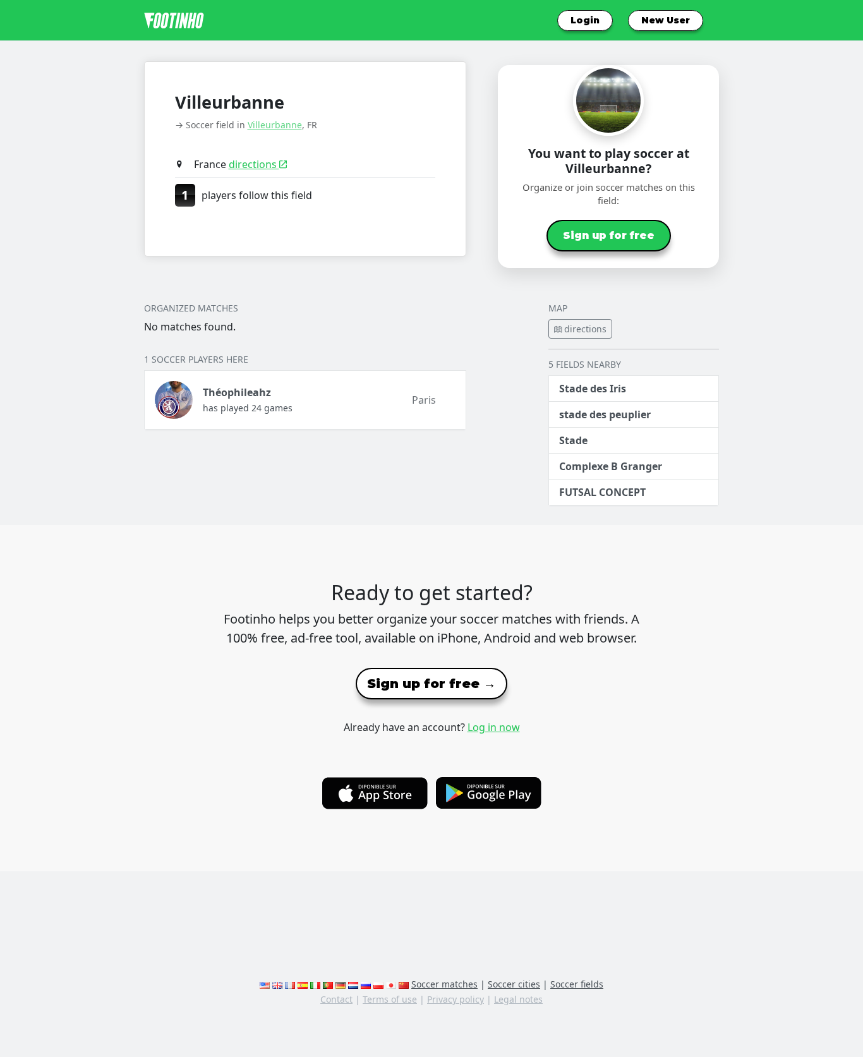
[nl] (353, 984)
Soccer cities (514, 984)
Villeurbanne (275, 125)
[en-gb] (277, 984)
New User (665, 20)
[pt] (328, 984)
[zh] (404, 984)
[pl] (378, 984)
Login (585, 20)
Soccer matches (444, 984)
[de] (340, 984)
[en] (265, 984)
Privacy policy (455, 999)
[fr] (290, 984)
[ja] (391, 984)
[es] (303, 984)
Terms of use (390, 999)
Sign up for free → (431, 683)
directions (254, 164)
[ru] (366, 984)
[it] (315, 984)
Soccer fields (576, 984)
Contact (336, 999)
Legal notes (518, 999)
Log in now (494, 727)
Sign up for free (609, 235)
